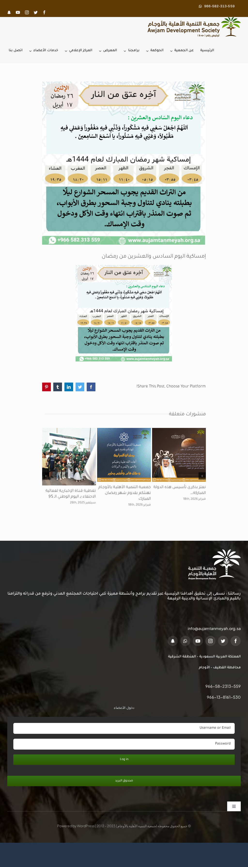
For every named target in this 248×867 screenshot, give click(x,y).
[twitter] (36, 12)
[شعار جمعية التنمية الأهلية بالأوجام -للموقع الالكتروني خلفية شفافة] (192, 19)
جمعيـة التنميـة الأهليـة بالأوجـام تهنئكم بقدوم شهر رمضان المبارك (124, 493)
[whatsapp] (185, 641)
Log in (124, 759)
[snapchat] (9, 12)
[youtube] (18, 12)
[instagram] (27, 12)
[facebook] (44, 12)
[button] (202, 476)
